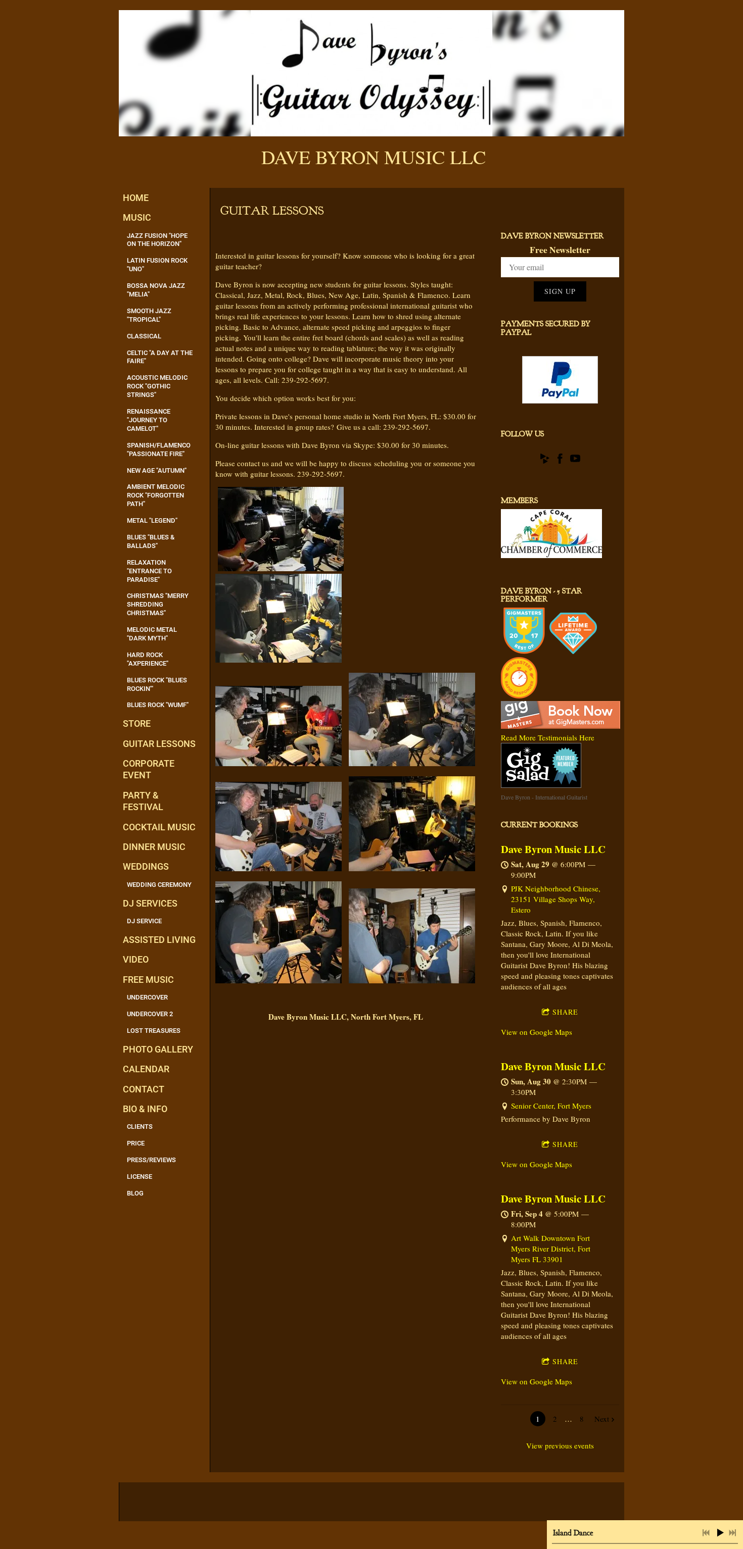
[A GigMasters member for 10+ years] (573, 651)
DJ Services (150, 903)
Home (136, 197)
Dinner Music (154, 846)
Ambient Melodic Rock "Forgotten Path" (155, 495)
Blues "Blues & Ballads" (150, 541)
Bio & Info (145, 1109)
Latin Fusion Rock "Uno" (157, 265)
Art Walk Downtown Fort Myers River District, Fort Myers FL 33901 (550, 1248)
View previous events (560, 1445)
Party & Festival (143, 801)
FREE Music (148, 979)
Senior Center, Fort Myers (551, 1106)
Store (137, 723)
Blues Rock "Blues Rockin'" (157, 684)
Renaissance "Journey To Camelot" (148, 420)
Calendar (146, 1069)
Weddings (146, 866)
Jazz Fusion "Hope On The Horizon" (157, 240)
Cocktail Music (159, 827)
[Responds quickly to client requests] (519, 695)
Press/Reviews (151, 1160)
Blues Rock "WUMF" (158, 705)
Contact (143, 1089)
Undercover (147, 997)
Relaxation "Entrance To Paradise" (149, 571)
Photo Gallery (158, 1049)
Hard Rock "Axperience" (147, 659)
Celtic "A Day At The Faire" (160, 357)
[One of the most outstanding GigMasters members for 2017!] (524, 651)
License (139, 1176)
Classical (144, 336)
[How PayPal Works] (560, 400)
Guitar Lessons (159, 743)
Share (565, 1012)
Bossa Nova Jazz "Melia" (156, 290)
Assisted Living (159, 939)
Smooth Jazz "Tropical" (149, 315)
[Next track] (732, 1532)
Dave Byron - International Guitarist (544, 797)
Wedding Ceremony (159, 884)
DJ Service (144, 921)
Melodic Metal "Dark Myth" (152, 634)
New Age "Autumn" (157, 470)
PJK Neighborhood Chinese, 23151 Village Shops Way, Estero (555, 899)
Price (136, 1143)
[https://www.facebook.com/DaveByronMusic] (560, 460)
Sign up (560, 291)
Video (136, 959)
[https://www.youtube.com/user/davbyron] (575, 460)
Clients (140, 1126)
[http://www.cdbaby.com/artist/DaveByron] (545, 460)
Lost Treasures (153, 1030)
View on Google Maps (536, 1032)
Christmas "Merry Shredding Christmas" (158, 604)
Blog (135, 1193)
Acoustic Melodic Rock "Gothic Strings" (157, 386)
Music (137, 217)
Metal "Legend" (152, 520)
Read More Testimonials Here (547, 737)
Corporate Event (148, 769)
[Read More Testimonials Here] (560, 726)
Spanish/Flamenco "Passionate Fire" (159, 449)
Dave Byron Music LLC (553, 849)
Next (601, 1419)
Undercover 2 (150, 1014)
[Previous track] (706, 1532)
